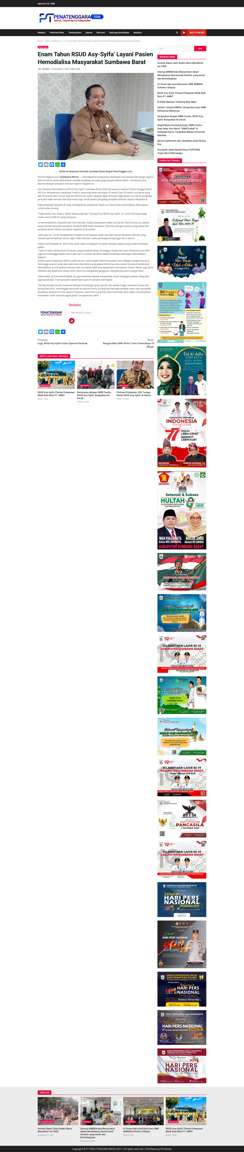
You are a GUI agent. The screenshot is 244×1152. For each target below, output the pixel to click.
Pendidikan (130, 1122)
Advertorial (43, 47)
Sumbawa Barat (47, 1122)
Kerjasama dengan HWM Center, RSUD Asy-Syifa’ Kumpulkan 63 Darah (95, 375)
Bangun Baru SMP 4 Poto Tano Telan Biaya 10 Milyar (128, 343)
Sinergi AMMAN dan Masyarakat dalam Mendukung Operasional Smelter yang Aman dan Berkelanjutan (181, 75)
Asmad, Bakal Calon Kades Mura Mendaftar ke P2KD (58, 1111)
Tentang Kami (74, 32)
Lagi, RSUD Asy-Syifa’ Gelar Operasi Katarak (62, 341)
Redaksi (41, 32)
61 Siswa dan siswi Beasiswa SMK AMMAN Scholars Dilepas (143, 1111)
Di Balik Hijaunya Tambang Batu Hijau (176, 102)
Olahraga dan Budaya (119, 32)
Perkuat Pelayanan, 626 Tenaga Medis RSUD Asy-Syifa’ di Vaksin (135, 375)
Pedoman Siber (57, 32)
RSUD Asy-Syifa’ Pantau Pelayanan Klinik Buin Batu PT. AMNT (56, 375)
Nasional (101, 32)
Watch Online (197, 32)
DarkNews (151, 1148)
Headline (137, 32)
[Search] (177, 32)
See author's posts (81, 312)
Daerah (89, 32)
